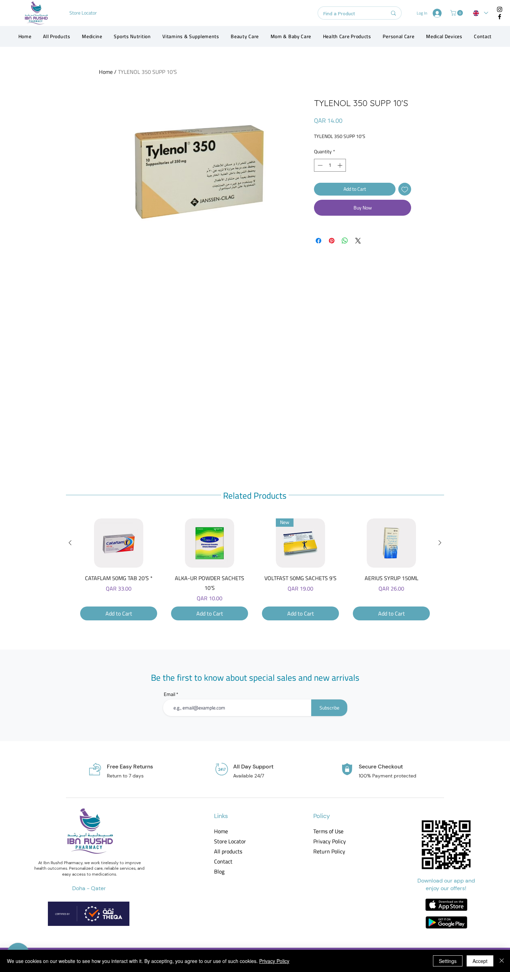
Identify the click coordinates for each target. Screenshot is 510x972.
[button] (457, 13)
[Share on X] (358, 240)
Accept (480, 960)
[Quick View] (118, 543)
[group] (255, 569)
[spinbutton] (330, 165)
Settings (448, 960)
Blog (219, 872)
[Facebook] (499, 16)
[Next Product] (440, 543)
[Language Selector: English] (480, 13)
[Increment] (340, 165)
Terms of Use (328, 831)
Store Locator (230, 841)
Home (106, 72)
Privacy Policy (329, 841)
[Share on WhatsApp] (345, 240)
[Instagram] (499, 9)
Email (169, 694)
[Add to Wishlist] (404, 189)
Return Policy (329, 851)
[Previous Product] (70, 543)
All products (228, 851)
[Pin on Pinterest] (332, 240)
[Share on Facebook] (318, 240)
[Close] (502, 960)
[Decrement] (319, 165)
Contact (223, 862)
